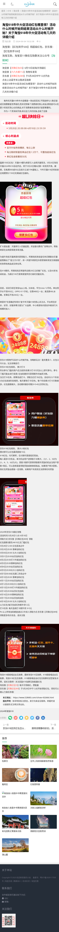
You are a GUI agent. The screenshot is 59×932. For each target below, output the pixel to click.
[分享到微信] (10, 718)
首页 (3, 11)
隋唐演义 (17, 881)
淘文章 (16, 11)
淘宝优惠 (35, 881)
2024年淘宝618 (6, 711)
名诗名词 (26, 881)
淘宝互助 (8, 881)
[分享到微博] (16, 718)
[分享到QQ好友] (21, 718)
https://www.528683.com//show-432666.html (33, 697)
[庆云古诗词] (29, 6)
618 (9, 11)
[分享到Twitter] (32, 718)
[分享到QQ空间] (27, 718)
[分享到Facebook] (38, 718)
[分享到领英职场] (43, 718)
